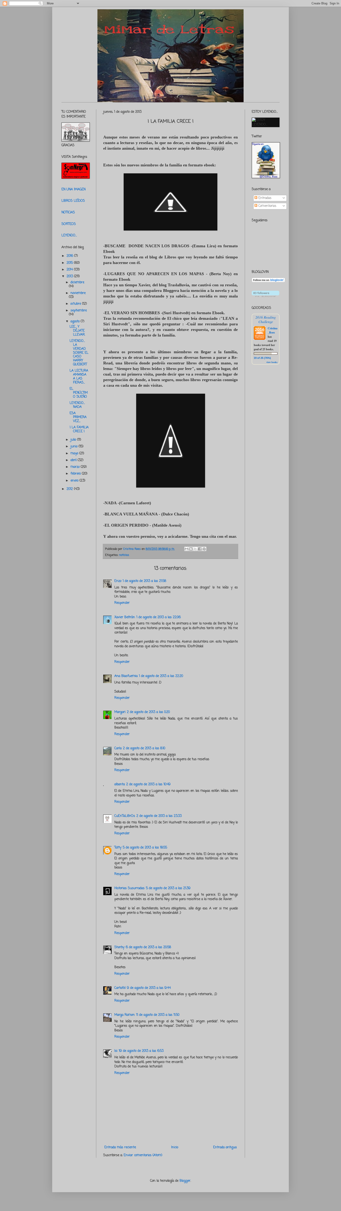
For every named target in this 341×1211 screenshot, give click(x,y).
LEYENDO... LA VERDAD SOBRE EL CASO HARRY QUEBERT (79, 353)
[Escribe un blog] (191, 549)
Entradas (264, 198)
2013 (70, 276)
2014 (70, 269)
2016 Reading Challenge (265, 319)
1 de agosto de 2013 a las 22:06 (158, 617)
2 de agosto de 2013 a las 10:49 (148, 784)
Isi (115, 1051)
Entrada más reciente (120, 1147)
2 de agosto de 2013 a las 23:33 (159, 816)
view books (271, 362)
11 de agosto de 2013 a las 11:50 (157, 1015)
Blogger (185, 1180)
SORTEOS (68, 224)
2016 (70, 256)
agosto (76, 321)
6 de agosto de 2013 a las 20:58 (148, 947)
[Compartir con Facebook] (199, 549)
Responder (122, 603)
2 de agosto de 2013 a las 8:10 (144, 748)
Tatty (117, 847)
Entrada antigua (225, 1147)
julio (74, 439)
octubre (76, 303)
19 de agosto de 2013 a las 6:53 (141, 1051)
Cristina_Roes (272, 330)
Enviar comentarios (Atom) (143, 1155)
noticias (124, 555)
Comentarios (266, 206)
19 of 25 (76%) (262, 357)
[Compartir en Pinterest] (204, 549)
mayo (75, 453)
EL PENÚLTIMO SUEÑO (79, 392)
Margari (119, 712)
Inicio (174, 1147)
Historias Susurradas (129, 888)
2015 (70, 263)
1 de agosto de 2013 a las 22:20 (161, 676)
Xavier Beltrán (124, 617)
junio (75, 446)
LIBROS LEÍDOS (73, 200)
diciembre (77, 282)
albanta (119, 784)
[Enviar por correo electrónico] (186, 549)
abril (74, 460)
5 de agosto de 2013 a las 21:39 (168, 888)
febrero (76, 473)
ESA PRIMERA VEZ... (78, 417)
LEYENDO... (69, 235)
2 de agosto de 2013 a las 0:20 (148, 712)
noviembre (78, 293)
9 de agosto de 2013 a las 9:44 (149, 988)
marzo (76, 467)
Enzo (117, 581)
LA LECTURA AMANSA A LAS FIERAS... (79, 376)
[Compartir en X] (195, 549)
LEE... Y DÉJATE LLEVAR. (77, 330)
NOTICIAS (68, 212)
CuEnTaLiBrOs (124, 816)
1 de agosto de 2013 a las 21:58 (144, 581)
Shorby (119, 947)
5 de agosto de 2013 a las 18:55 (145, 847)
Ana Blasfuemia (126, 676)
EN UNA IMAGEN (73, 189)
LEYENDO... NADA (77, 405)
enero (75, 480)
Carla (118, 748)
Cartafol (119, 988)
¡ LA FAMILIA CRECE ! (79, 429)
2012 (70, 489)
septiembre (79, 310)
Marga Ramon (124, 1015)
